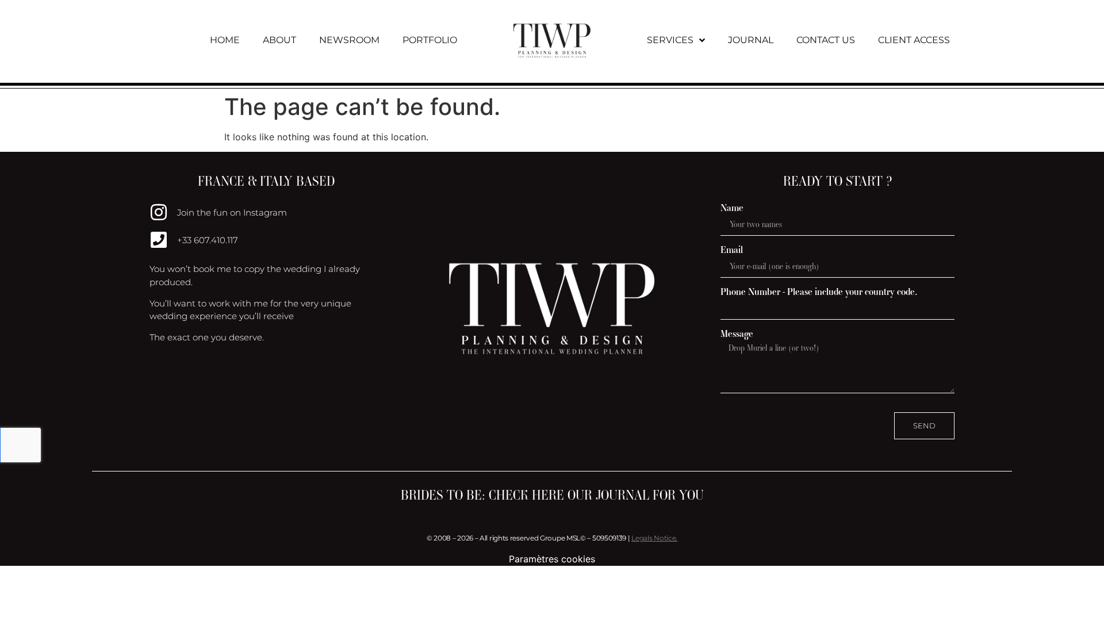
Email (731, 250)
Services (670, 39)
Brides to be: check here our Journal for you (552, 495)
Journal (750, 39)
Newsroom (349, 39)
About (279, 39)
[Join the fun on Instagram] (159, 212)
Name (731, 208)
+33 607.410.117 (207, 240)
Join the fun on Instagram (232, 212)
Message (736, 334)
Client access (914, 39)
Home (225, 39)
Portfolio (429, 39)
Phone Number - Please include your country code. (818, 292)
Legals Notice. (654, 538)
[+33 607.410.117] (159, 240)
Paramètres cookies (552, 559)
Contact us (825, 39)
